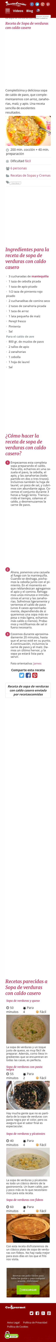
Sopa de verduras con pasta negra (24, 1068)
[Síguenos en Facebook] (32, 4)
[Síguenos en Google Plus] (43, 1313)
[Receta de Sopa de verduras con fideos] (28, 1241)
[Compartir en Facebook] (27, 676)
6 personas (18, 168)
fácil (28, 161)
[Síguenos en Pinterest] (48, 4)
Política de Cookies (17, 1326)
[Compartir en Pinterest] (34, 676)
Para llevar (15, 183)
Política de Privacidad (35, 1322)
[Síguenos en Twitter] (37, 4)
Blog (29, 11)
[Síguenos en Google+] (43, 4)
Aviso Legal (13, 1322)
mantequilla (40, 276)
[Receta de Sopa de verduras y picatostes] (28, 1175)
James (37, 663)
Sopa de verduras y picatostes (25, 1133)
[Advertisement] (28, 57)
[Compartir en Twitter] (21, 676)
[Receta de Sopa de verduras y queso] (28, 1042)
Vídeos (18, 11)
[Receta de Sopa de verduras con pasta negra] (28, 1108)
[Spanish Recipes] (38, 11)
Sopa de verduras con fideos (24, 1200)
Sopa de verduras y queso (23, 1000)
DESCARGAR (29, 1290)
